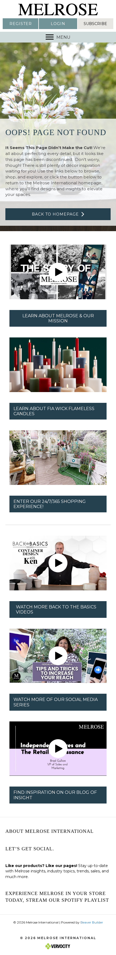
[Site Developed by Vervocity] (58, 946)
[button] (20, 23)
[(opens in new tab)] (58, 364)
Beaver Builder (91, 922)
